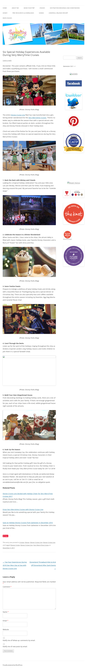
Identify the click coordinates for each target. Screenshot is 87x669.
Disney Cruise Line (18, 115)
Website (6, 629)
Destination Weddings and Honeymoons (65, 8)
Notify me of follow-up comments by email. (19, 640)
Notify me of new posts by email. (15, 646)
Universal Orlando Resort (58, 13)
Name (6, 612)
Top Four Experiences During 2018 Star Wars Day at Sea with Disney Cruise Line (15, 565)
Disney (5, 13)
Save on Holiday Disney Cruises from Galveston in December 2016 (28, 523)
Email (5, 621)
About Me (15, 8)
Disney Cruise (15, 545)
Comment (7, 587)
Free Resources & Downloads (23, 13)
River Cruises (7, 18)
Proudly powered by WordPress (12, 665)
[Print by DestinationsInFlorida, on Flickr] (74, 126)
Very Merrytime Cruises (37, 118)
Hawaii (41, 13)
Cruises (42, 8)
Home (5, 8)
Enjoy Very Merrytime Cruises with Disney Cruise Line (23, 509)
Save (6, 536)
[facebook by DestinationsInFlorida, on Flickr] (74, 86)
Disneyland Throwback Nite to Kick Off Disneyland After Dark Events (43, 565)
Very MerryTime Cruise (41, 545)
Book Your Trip (29, 8)
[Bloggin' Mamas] (73, 183)
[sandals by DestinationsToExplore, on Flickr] (73, 74)
